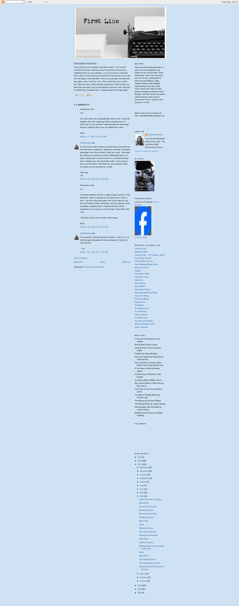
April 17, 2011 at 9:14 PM (93, 137)
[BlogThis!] (82, 95)
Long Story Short (141, 277)
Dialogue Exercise (146, 517)
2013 (140, 457)
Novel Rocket (140, 283)
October (143, 475)
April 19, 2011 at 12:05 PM (94, 252)
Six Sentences (140, 311)
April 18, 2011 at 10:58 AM (94, 179)
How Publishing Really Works (146, 264)
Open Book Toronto (142, 289)
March (142, 574)
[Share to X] (85, 95)
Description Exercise (147, 532)
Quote (141, 524)
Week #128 (143, 539)
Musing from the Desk (148, 514)
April (142, 496)
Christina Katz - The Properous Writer (150, 255)
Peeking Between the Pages (146, 293)
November (144, 471)
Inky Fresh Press (142, 267)
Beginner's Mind (141, 252)
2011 (140, 464)
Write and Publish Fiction (145, 324)
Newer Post (78, 262)
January (143, 581)
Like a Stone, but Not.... (148, 507)
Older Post (126, 262)
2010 (140, 585)
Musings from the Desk (148, 535)
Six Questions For (142, 308)
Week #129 (143, 521)
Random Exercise (146, 510)
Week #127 (143, 556)
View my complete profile (147, 151)
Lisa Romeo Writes (142, 274)
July (142, 485)
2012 (140, 461)
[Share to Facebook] (87, 95)
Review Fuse (140, 302)
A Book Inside (140, 249)
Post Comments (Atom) (94, 267)
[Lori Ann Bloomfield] (143, 235)
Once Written (140, 286)
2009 (140, 589)
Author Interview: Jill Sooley (150, 499)
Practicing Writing (142, 299)
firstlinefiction (85, 143)
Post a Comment (80, 258)
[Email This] (80, 95)
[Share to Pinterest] (90, 95)
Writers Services (141, 327)
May (142, 493)
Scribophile (139, 305)
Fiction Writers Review (144, 261)
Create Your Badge (141, 237)
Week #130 (143, 503)
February (143, 577)
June (142, 489)
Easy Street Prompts (143, 258)
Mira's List (139, 280)
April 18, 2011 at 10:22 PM (94, 227)
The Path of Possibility (144, 321)
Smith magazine (141, 315)
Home (102, 262)
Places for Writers (142, 296)
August (143, 482)
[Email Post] (76, 95)
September (144, 478)
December (144, 467)
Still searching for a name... (150, 563)
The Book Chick (141, 318)
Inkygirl (138, 271)
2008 (140, 593)
